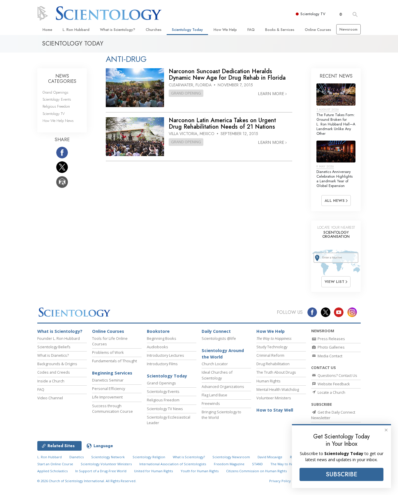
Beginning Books (161, 338)
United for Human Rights (153, 471)
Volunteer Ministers (273, 397)
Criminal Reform (270, 355)
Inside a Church (50, 381)
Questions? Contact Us (337, 375)
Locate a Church (331, 392)
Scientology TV (312, 14)
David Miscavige (270, 457)
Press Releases (331, 338)
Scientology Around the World (223, 354)
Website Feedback (333, 383)
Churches (153, 29)
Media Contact (329, 355)
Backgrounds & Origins (57, 363)
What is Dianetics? (53, 355)
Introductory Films (162, 363)
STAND (257, 464)
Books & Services (279, 29)
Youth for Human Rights (200, 471)
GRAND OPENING (186, 93)
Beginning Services (112, 373)
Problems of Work (108, 352)
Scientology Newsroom (231, 457)
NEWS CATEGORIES (62, 79)
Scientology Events (57, 99)
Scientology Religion (149, 457)
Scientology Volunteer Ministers (106, 464)
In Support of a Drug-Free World (100, 471)
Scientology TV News (165, 408)
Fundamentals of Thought (114, 360)
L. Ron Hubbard (76, 29)
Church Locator (215, 363)
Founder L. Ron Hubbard (58, 338)
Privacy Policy (280, 481)
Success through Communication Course (112, 408)
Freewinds (211, 403)
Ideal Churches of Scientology (217, 375)
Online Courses (318, 29)
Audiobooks (157, 346)
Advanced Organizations (223, 386)
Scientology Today (187, 29)
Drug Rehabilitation (273, 363)
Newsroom (348, 29)
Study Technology (271, 346)
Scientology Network (108, 457)
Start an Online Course (55, 464)
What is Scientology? (117, 29)
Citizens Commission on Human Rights (256, 471)
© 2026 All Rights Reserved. (86, 481)
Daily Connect (216, 331)
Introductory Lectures (165, 355)
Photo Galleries (331, 347)
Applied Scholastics (52, 471)
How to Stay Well (274, 410)
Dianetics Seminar (108, 380)
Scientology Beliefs (54, 346)
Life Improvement (107, 397)
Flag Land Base (214, 395)
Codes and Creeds (53, 372)
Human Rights (268, 381)
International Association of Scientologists (172, 464)
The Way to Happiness (287, 464)
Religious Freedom (56, 106)
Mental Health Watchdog (277, 389)
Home (47, 29)
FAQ (251, 29)
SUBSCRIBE (341, 474)
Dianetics (76, 457)
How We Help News (58, 120)
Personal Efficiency (108, 388)
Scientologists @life (219, 338)
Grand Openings (55, 92)
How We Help (225, 29)
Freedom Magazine (229, 464)
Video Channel (50, 397)
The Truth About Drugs (276, 372)
